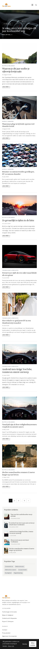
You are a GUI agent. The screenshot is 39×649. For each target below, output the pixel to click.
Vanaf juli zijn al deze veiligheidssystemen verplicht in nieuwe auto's (19, 425)
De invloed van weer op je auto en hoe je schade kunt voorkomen (21, 524)
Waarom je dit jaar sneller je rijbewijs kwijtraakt (15, 70)
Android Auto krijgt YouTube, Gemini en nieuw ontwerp (17, 371)
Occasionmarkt (22, 570)
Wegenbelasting (18, 573)
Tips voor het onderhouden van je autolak (21, 515)
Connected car (9, 566)
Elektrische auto (19, 566)
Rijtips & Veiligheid (7, 615)
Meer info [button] (11, 646)
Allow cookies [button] (32, 644)
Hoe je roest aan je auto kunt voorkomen (20, 541)
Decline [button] (24, 644)
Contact (4, 630)
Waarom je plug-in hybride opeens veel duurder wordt (18, 125)
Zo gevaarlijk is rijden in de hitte (18, 220)
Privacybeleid (6, 633)
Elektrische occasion (10, 570)
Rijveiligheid (8, 573)
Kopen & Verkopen (8, 621)
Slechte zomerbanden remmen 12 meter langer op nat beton (18, 473)
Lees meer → (6, 87)
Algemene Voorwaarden (9, 636)
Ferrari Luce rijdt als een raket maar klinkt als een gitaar (19, 274)
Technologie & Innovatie (9, 612)
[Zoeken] (36, 5)
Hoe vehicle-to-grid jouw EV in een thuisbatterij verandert (16, 321)
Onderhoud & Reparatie (9, 618)
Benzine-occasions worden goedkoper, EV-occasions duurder (18, 173)
